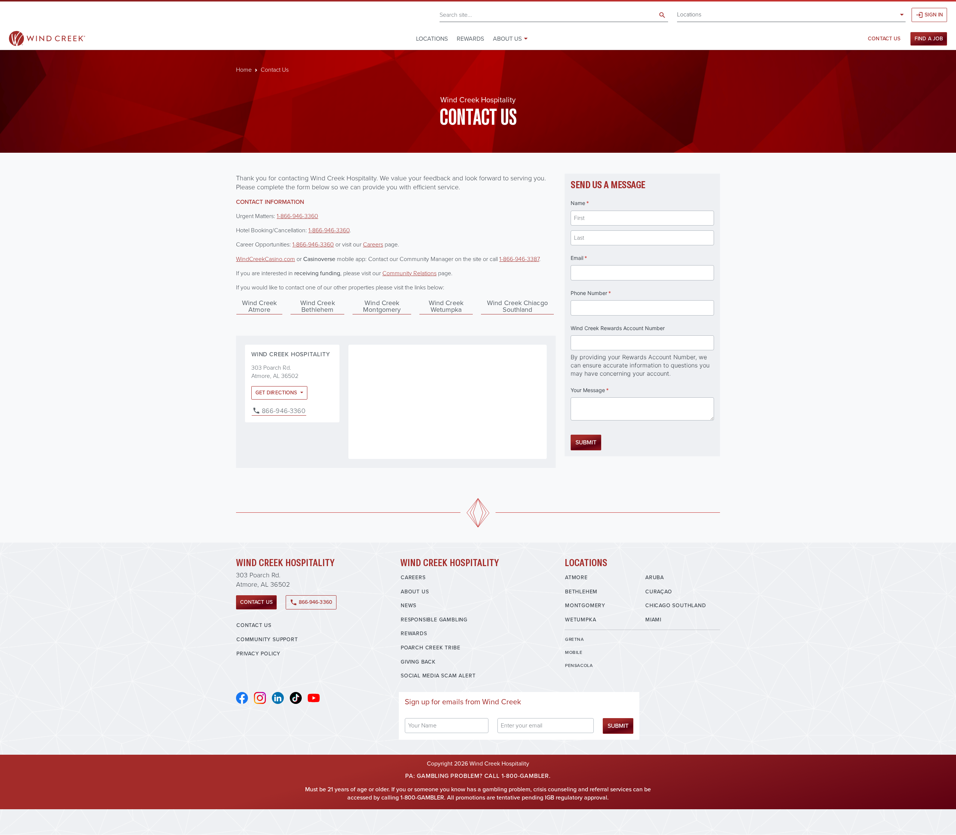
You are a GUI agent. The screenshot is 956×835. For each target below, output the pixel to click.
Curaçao (658, 592)
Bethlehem (581, 592)
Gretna (574, 639)
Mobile (574, 652)
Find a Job (929, 39)
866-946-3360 (283, 411)
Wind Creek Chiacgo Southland (517, 306)
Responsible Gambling (434, 620)
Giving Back (418, 662)
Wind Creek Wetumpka (446, 306)
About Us (415, 592)
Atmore (576, 577)
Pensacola (579, 665)
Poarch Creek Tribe (430, 648)
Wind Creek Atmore (259, 306)
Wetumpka (580, 620)
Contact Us (884, 39)
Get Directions (276, 393)
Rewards (470, 38)
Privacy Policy (258, 654)
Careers (413, 577)
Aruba (654, 577)
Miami (653, 620)
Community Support (267, 639)
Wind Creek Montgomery (382, 306)
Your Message (600, 390)
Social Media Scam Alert (438, 676)
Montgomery (585, 605)
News (408, 605)
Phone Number (601, 293)
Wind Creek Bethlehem (317, 306)
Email (589, 258)
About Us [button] (507, 38)
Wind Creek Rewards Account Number (618, 328)
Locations (689, 14)
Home (244, 69)
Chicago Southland (675, 605)
